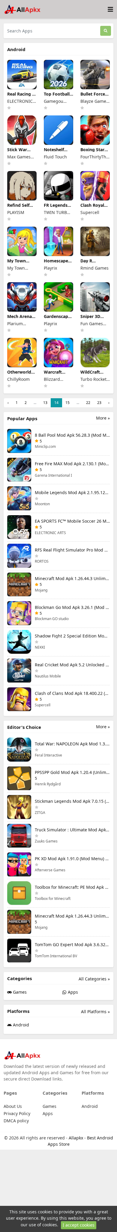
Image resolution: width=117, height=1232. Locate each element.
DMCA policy (16, 1120)
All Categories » (94, 979)
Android (20, 1025)
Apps (72, 992)
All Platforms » (95, 1011)
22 (88, 402)
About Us (13, 1106)
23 (99, 402)
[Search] (105, 31)
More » (103, 418)
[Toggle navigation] (110, 9)
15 (67, 402)
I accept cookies (78, 1225)
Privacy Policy (17, 1113)
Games (19, 992)
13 (45, 402)
